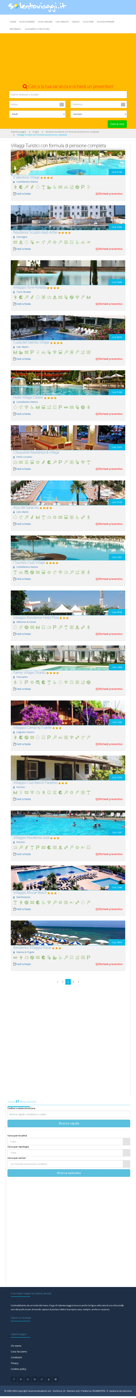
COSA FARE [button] (88, 21)
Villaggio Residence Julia (31, 837)
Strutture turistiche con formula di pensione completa (72, 131)
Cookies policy (18, 1368)
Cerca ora (117, 124)
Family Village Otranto (29, 672)
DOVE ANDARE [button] (45, 21)
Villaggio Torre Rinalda (29, 287)
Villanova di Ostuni (26, 621)
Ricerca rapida (69, 1123)
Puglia (36, 131)
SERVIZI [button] (75, 21)
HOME (13, 21)
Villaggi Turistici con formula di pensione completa (42, 134)
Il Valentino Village (26, 177)
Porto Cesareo (24, 456)
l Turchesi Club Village (29, 562)
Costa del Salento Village (31, 342)
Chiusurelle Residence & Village (36, 452)
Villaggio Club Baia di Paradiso (35, 782)
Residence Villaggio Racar (32, 947)
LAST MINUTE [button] (62, 21)
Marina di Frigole (25, 952)
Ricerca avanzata (69, 1173)
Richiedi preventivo (111, 194)
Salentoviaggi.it (18, 131)
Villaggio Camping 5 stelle (32, 727)
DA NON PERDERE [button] (105, 21)
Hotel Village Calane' (28, 397)
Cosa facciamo (19, 1351)
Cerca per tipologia (18, 1146)
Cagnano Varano (25, 732)
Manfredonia (23, 897)
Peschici (20, 787)
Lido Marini (22, 346)
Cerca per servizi (16, 1157)
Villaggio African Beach (30, 892)
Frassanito (22, 676)
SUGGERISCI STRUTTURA (37, 29)
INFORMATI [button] (15, 29)
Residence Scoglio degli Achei (35, 232)
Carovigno (21, 236)
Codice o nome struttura (21, 1108)
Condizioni (16, 1357)
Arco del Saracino (26, 507)
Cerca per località (17, 1135)
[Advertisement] (68, 58)
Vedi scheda (23, 194)
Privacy (14, 1363)
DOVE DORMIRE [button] (27, 21)
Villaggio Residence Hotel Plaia (36, 617)
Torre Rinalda (23, 291)
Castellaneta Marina (27, 181)
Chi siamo (16, 1345)
